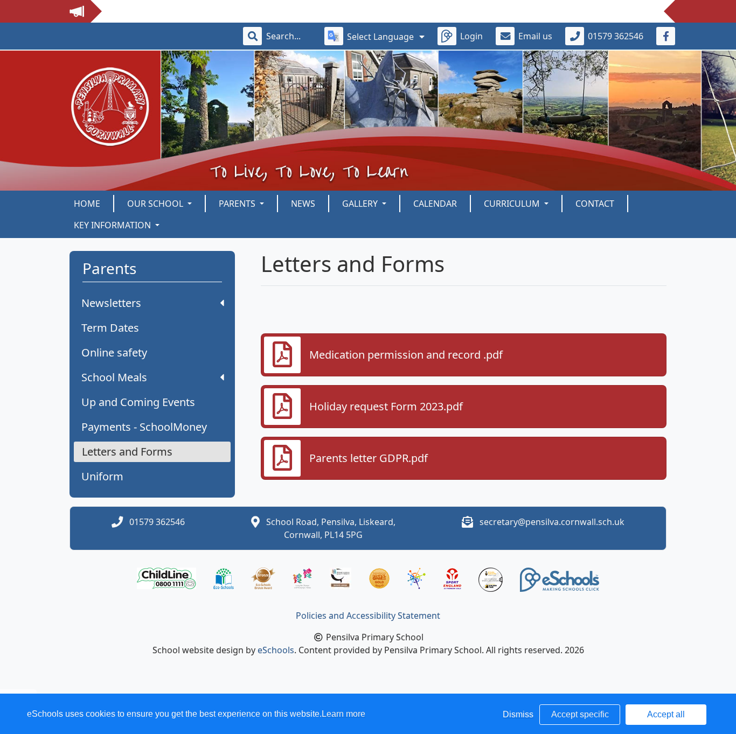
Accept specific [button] (580, 714)
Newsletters (111, 303)
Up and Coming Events (138, 402)
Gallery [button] (361, 203)
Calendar (435, 203)
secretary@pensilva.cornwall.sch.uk (552, 522)
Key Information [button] (113, 225)
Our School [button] (156, 203)
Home (87, 203)
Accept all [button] (666, 714)
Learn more (343, 713)
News (303, 203)
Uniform (102, 476)
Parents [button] (238, 203)
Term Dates (110, 327)
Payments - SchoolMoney (144, 427)
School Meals (114, 377)
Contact (594, 203)
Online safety (114, 352)
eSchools (276, 650)
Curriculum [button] (513, 203)
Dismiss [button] (518, 714)
